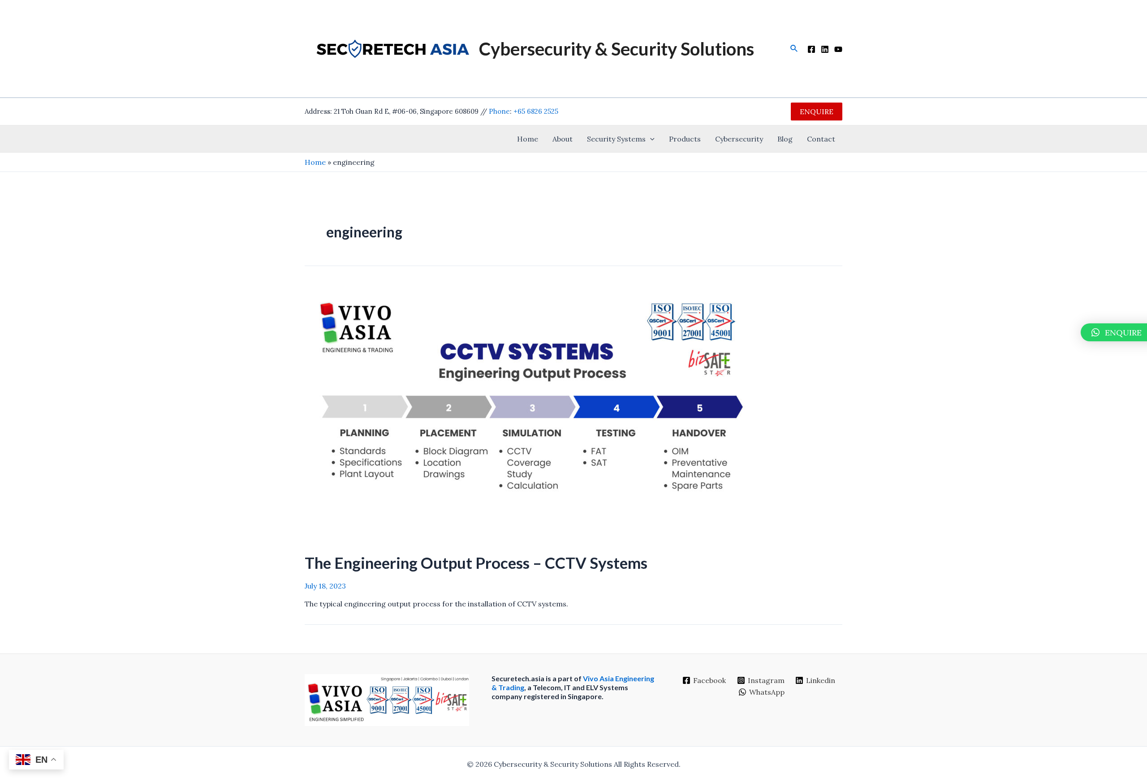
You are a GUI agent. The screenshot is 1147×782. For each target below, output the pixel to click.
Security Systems (616, 138)
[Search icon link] (794, 49)
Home (527, 138)
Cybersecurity (739, 138)
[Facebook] (811, 49)
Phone (499, 111)
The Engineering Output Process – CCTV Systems (476, 562)
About (562, 138)
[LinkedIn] (825, 49)
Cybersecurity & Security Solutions (616, 49)
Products (685, 138)
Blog (785, 138)
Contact (821, 138)
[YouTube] (838, 49)
